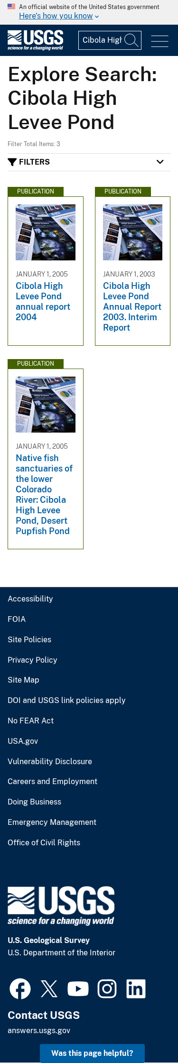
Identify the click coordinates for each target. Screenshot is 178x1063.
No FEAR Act (31, 721)
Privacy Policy (32, 660)
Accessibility (30, 599)
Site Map (23, 680)
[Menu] (159, 41)
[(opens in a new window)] (20, 987)
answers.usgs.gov (39, 1030)
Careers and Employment (52, 781)
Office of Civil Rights (44, 843)
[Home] (35, 48)
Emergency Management (52, 822)
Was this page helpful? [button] (92, 1053)
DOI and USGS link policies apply (67, 700)
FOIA (17, 619)
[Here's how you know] (89, 12)
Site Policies (29, 640)
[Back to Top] (143, 1028)
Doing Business (34, 802)
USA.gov (23, 741)
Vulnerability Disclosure (50, 762)
